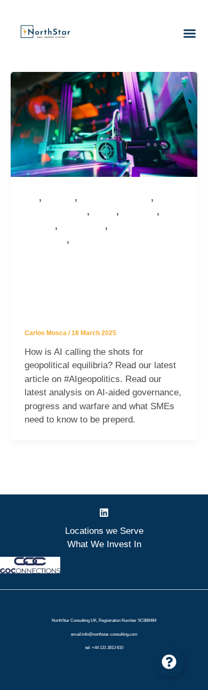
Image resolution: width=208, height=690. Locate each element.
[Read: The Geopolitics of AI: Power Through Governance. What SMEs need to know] (104, 124)
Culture (104, 212)
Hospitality (139, 212)
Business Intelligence (115, 198)
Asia (32, 198)
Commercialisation (56, 212)
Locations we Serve (104, 531)
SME (79, 240)
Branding (59, 198)
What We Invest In (104, 544)
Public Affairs (82, 226)
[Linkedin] (104, 512)
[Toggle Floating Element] (169, 662)
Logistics (40, 226)
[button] (190, 33)
